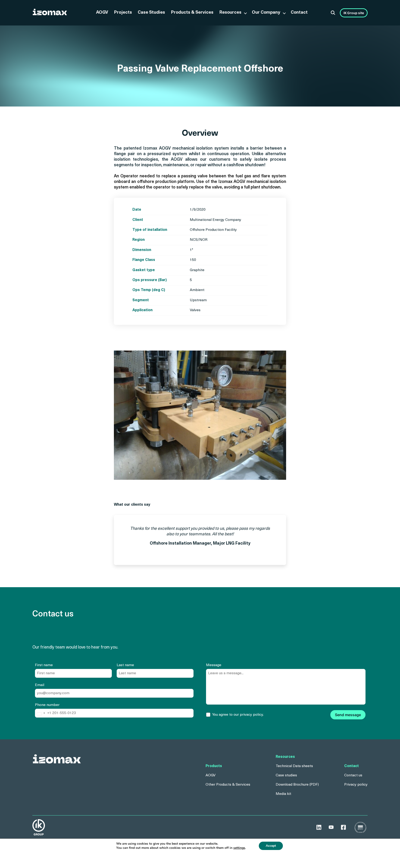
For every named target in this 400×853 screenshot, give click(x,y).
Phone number (47, 705)
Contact (299, 12)
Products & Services (192, 12)
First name (44, 665)
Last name (125, 665)
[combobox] (40, 714)
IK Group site (354, 13)
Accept (271, 846)
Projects (123, 12)
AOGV (102, 12)
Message (213, 665)
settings (239, 848)
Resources (230, 12)
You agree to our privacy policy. (238, 715)
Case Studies (151, 12)
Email (39, 685)
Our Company (266, 12)
